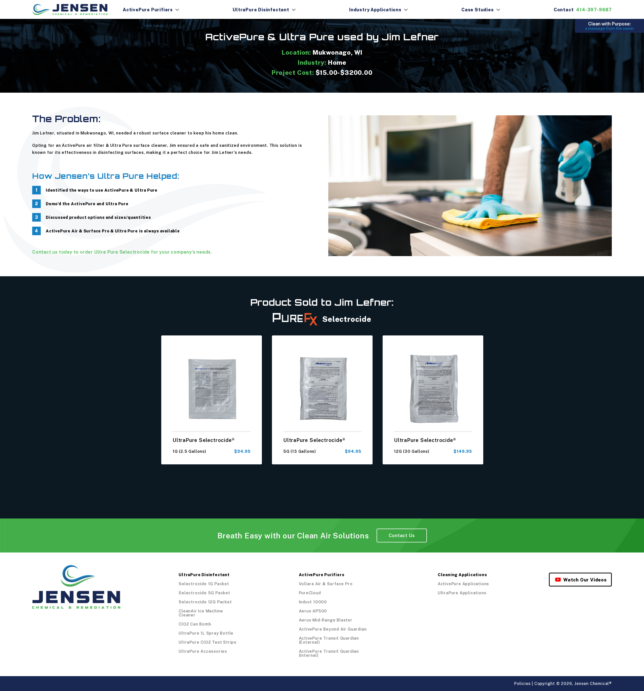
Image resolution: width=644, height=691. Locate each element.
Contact (583, 9)
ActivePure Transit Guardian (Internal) (329, 653)
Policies (522, 683)
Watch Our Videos (585, 579)
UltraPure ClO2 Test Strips (207, 642)
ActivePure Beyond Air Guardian (333, 629)
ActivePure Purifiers (148, 9)
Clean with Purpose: (609, 26)
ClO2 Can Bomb (195, 624)
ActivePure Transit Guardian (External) (329, 640)
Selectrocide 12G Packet (205, 601)
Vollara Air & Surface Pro (326, 583)
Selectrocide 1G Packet (204, 583)
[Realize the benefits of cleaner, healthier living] (70, 9)
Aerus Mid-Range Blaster (325, 620)
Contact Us (402, 535)
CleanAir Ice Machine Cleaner (201, 612)
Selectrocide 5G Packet (204, 592)
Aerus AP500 (313, 610)
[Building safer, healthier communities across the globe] (76, 611)
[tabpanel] (211, 400)
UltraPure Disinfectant (261, 9)
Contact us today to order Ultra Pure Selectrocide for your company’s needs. (122, 252)
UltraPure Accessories (203, 651)
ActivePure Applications (463, 583)
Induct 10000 (313, 601)
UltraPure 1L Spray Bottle (206, 633)
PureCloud (310, 592)
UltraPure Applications (462, 592)
